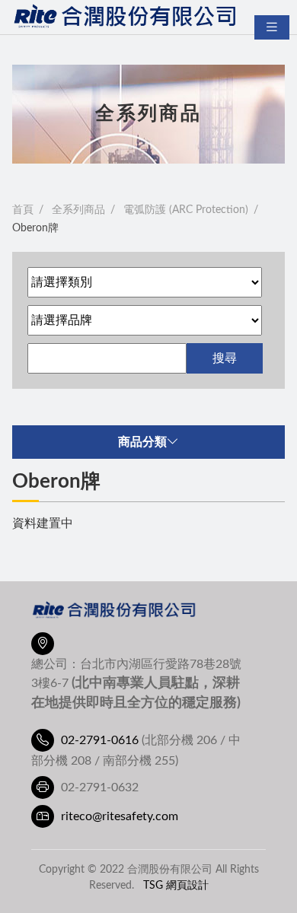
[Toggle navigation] (271, 27)
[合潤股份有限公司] (126, 17)
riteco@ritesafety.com (119, 816)
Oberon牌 (35, 228)
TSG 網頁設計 (176, 885)
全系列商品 (78, 210)
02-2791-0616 (100, 740)
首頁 (23, 210)
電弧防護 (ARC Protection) (185, 210)
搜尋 (224, 358)
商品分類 (142, 442)
